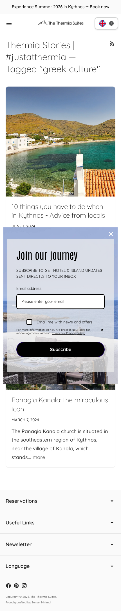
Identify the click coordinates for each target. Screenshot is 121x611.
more (39, 457)
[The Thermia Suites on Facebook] (8, 585)
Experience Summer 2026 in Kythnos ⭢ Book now (60, 6)
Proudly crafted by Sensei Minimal (28, 602)
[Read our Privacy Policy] (101, 330)
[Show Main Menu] (9, 23)
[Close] (111, 234)
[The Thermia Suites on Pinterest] (16, 585)
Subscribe (60, 349)
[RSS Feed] (112, 43)
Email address (29, 288)
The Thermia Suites (43, 597)
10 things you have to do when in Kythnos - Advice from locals (58, 211)
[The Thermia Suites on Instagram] (24, 585)
